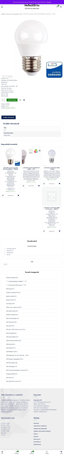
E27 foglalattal (15, 14)
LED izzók (8, 14)
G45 (21, 14)
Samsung (8, 108)
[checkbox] (5, 264)
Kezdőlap (3, 14)
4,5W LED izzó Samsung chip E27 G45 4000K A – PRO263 (10, 168)
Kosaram (36, 436)
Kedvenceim (37, 439)
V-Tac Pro (13, 108)
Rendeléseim (37, 442)
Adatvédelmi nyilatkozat (40, 426)
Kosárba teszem (12, 100)
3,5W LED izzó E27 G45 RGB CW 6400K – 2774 (31, 168)
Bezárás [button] (49, 2)
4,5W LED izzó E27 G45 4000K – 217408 (52, 168)
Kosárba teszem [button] (10, 195)
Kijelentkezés (37, 444)
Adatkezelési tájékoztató (40, 428)
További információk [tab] (8, 117)
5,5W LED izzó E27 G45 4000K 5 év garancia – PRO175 (52, 208)
